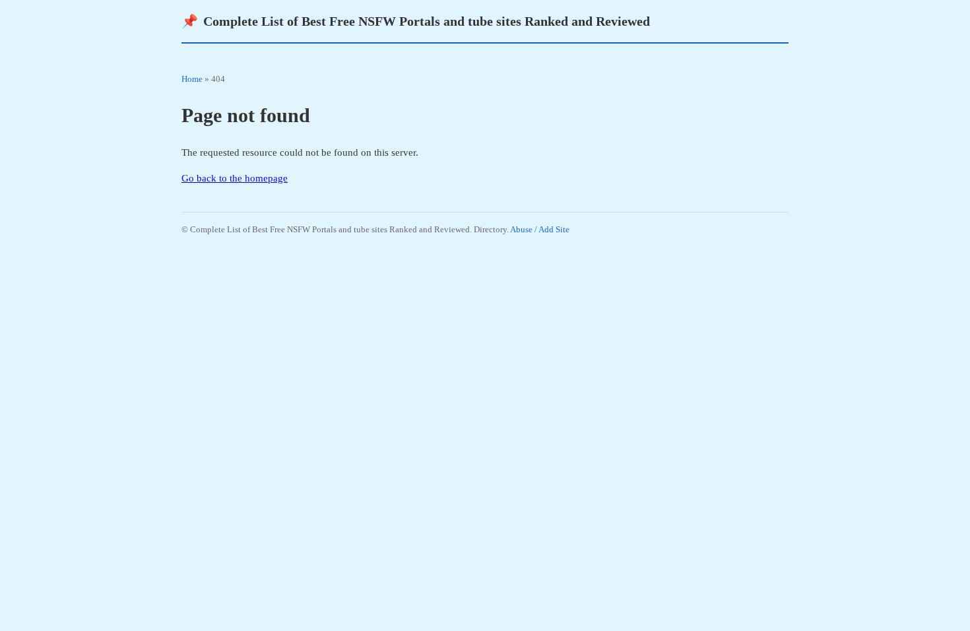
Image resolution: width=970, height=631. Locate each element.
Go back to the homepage (234, 178)
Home (192, 79)
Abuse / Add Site (539, 229)
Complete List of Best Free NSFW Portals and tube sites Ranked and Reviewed (415, 21)
